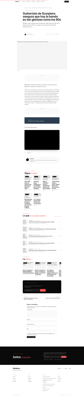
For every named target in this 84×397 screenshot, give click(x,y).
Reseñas (14, 378)
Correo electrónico (30, 324)
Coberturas (33, 1)
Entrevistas (28, 1)
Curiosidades (30, 381)
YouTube (66, 368)
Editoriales (14, 381)
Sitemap (59, 381)
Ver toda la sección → (57, 216)
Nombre (28, 319)
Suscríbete (66, 1)
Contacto (42, 1)
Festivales (38, 1)
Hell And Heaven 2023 (46, 376)
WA (56, 34)
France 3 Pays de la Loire (32, 127)
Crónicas (29, 376)
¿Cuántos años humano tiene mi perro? (49, 384)
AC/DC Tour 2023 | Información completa (49, 378)
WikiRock (17, 1)
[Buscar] (63, 1)
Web (27, 328)
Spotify (44, 387)
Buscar (59, 376)
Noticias (24, 1)
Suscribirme (43, 290)
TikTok (69, 368)
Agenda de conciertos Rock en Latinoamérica (47, 380)
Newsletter (59, 378)
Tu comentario (29, 309)
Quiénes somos (45, 390)
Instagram (59, 368)
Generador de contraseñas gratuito (48, 385)
